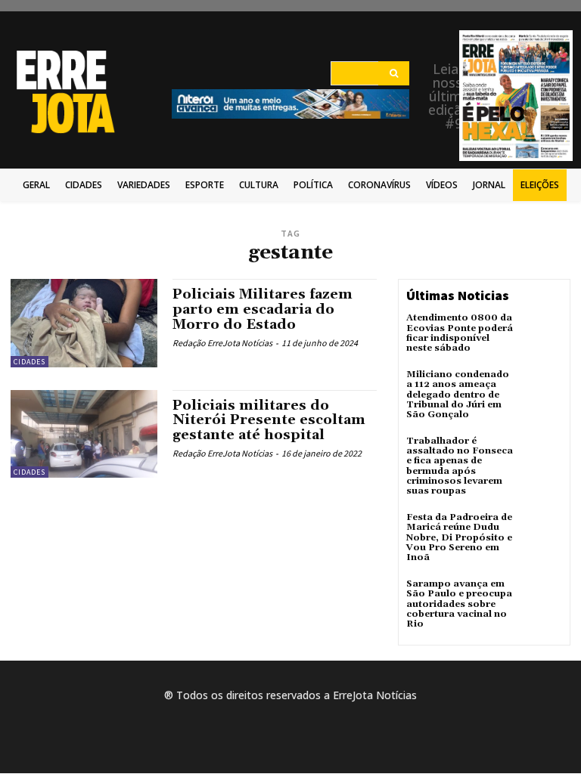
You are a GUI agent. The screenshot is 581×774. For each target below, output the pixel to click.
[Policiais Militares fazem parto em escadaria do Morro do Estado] (84, 323)
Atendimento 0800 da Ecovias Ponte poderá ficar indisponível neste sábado (459, 333)
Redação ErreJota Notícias (222, 342)
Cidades (29, 362)
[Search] (393, 73)
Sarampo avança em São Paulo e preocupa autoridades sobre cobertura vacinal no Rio (459, 604)
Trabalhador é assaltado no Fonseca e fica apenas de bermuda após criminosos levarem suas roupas (459, 466)
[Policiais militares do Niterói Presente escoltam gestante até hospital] (84, 434)
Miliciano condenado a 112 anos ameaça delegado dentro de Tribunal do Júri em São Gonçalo (457, 394)
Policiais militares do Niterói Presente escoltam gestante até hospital (268, 420)
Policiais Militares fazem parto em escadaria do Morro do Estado (262, 309)
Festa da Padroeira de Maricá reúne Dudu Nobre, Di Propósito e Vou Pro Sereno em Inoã (459, 537)
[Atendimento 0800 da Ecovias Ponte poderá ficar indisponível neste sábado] (541, 333)
